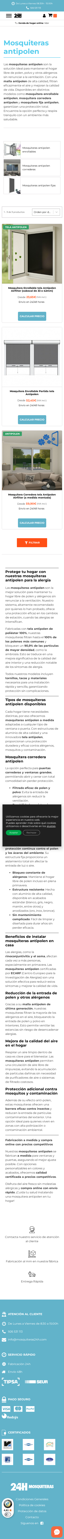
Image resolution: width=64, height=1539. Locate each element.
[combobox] (42, 212)
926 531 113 (35, 8)
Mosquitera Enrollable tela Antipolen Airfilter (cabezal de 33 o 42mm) (32, 289)
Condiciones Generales (32, 1499)
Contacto (32, 1517)
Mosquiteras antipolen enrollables (36, 149)
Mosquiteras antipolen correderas (36, 167)
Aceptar (13, 832)
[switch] (8, 1514)
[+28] (32, 357)
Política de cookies (32, 1505)
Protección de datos (32, 1511)
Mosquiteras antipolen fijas (39, 185)
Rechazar (31, 832)
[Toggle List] (56, 212)
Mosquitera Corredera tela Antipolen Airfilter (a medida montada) (32, 496)
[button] (32, 542)
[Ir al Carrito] (52, 16)
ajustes (51, 826)
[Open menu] (8, 16)
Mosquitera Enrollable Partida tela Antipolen (32, 393)
